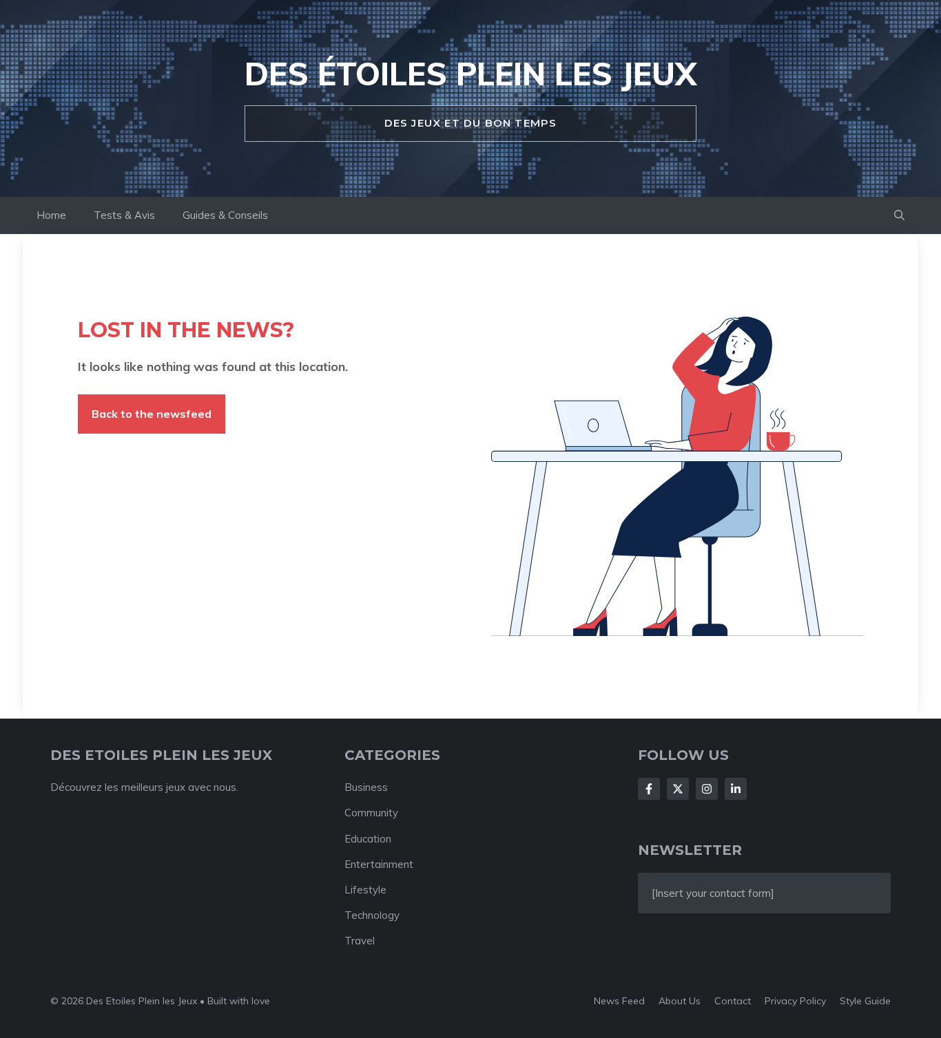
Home (51, 215)
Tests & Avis (124, 215)
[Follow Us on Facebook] (649, 789)
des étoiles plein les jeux (470, 74)
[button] (899, 215)
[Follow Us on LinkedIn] (736, 789)
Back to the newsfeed (151, 414)
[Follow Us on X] (678, 789)
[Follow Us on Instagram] (707, 789)
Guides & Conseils (225, 215)
